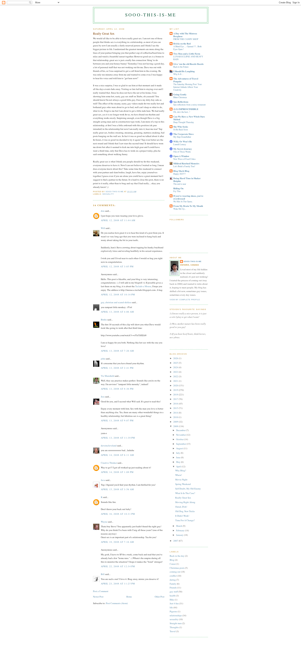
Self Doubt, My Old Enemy (188, 488)
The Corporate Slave (183, 134)
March (179, 525)
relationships (176, 615)
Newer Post (98, 596)
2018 (176, 394)
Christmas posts (177, 567)
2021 (176, 380)
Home (129, 596)
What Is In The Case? (185, 493)
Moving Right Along (185, 502)
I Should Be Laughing (184, 71)
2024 (176, 367)
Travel (173, 631)
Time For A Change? (185, 520)
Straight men (176, 623)
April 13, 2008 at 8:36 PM (117, 388)
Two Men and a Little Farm (186, 53)
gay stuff (174, 591)
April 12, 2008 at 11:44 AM (118, 220)
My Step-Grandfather (182, 136)
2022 (176, 376)
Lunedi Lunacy (179, 144)
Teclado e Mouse (143, 286)
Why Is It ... (178, 74)
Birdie (104, 319)
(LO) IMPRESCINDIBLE (185, 109)
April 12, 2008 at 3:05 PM (117, 266)
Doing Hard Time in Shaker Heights (187, 180)
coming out (175, 571)
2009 (176, 421)
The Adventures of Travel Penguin (185, 80)
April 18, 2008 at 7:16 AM (117, 541)
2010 (176, 417)
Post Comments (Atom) (117, 603)
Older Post (159, 596)
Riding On (178, 188)
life (171, 607)
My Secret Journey (182, 148)
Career (173, 563)
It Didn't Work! (182, 515)
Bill (103, 574)
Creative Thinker (109, 462)
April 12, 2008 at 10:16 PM (118, 294)
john (103, 358)
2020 (176, 385)
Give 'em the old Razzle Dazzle (188, 64)
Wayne (104, 521)
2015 (176, 408)
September (181, 443)
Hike (172, 599)
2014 (176, 412)
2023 (176, 371)
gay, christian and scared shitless (116, 302)
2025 (176, 362)
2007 (176, 540)
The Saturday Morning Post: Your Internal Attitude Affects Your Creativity (187, 87)
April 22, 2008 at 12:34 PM (118, 566)
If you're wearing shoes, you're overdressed (188, 197)
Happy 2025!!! (179, 173)
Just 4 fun (174, 603)
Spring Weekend (183, 484)
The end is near (179, 183)
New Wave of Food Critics (184, 159)
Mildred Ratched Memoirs (186, 163)
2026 (176, 358)
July (178, 452)
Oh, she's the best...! (181, 111)
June (178, 457)
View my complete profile (185, 300)
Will (103, 228)
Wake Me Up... (179, 208)
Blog (172, 559)
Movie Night (181, 479)
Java (103, 480)
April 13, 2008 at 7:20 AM (117, 350)
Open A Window (181, 156)
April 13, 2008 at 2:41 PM (117, 367)
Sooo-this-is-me (150, 15)
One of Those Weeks (182, 151)
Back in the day (177, 555)
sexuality (108, 194)
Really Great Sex (183, 497)
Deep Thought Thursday (183, 122)
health (173, 595)
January (180, 534)
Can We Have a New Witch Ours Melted (189, 118)
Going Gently (180, 94)
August (179, 448)
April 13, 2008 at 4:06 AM (117, 311)
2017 (176, 399)
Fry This (177, 191)
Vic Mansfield (107, 375)
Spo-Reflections (180, 101)
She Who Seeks (180, 126)
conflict (173, 575)
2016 (176, 403)
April (179, 466)
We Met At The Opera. (182, 201)
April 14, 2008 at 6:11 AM (117, 455)
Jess (103, 396)
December (181, 430)
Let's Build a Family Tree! (184, 166)
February (180, 530)
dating (173, 579)
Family (173, 583)
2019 (176, 390)
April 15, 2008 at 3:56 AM (117, 489)
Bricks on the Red (182, 43)
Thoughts (174, 627)
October (180, 439)
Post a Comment (100, 591)
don (103, 210)
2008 (176, 426)
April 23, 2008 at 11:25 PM (118, 583)
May (178, 461)
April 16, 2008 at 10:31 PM (118, 513)
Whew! (178, 475)
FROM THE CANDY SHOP (185, 39)
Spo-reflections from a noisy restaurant (189, 104)
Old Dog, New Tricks (185, 511)
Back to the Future (180, 66)
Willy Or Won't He (182, 141)
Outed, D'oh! (181, 506)
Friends (173, 587)
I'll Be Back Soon (180, 129)
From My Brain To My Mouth (188, 206)
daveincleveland (109, 445)
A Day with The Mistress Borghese (185, 35)
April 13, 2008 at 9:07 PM (117, 420)
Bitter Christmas (180, 97)
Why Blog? (180, 470)
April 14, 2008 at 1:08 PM (117, 472)
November (181, 434)
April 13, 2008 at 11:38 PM (118, 437)
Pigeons (173, 611)
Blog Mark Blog (181, 170)
